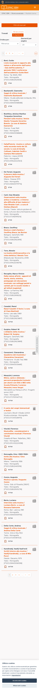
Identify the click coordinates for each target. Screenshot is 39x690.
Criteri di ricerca (37, 345)
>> (23, 53)
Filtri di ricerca (19, 25)
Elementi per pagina (26, 40)
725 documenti (18, 32)
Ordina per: (4, 40)
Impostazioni (16, 675)
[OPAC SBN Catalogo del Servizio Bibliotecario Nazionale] (4, 7)
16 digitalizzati (18, 35)
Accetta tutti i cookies (19, 680)
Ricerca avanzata (17, 13)
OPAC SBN (5, 13)
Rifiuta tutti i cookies (19, 685)
